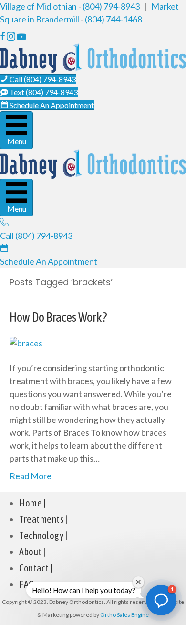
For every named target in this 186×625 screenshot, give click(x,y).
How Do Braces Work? (58, 317)
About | (32, 551)
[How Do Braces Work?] (26, 342)
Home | (32, 502)
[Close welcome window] (138, 582)
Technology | (43, 535)
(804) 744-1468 (113, 19)
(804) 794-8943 (111, 6)
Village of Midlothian (38, 6)
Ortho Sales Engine (124, 614)
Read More (31, 476)
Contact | (36, 567)
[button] (161, 600)
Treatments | (43, 519)
